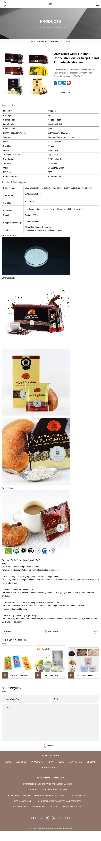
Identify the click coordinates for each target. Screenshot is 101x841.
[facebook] (33, 818)
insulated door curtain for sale (67, 807)
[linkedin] (40, 818)
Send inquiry (64, 92)
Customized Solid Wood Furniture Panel (47, 790)
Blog (61, 762)
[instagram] (61, 818)
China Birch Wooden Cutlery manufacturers (59, 801)
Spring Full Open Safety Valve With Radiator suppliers (37, 795)
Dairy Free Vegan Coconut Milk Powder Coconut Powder (53, 676)
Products (42, 42)
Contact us (75, 762)
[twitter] (47, 818)
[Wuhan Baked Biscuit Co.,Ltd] (5, 4)
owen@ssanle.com (65, 828)
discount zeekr (77, 795)
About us (21, 762)
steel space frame (22, 801)
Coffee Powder (55, 42)
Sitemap (91, 762)
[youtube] (54, 818)
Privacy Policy (50, 768)
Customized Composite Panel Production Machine (47, 784)
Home (33, 42)
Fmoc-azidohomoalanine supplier (28, 807)
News (51, 762)
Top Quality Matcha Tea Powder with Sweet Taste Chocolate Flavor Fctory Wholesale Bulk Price (86, 676)
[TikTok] (67, 818)
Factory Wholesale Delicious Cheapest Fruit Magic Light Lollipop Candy (19, 676)
